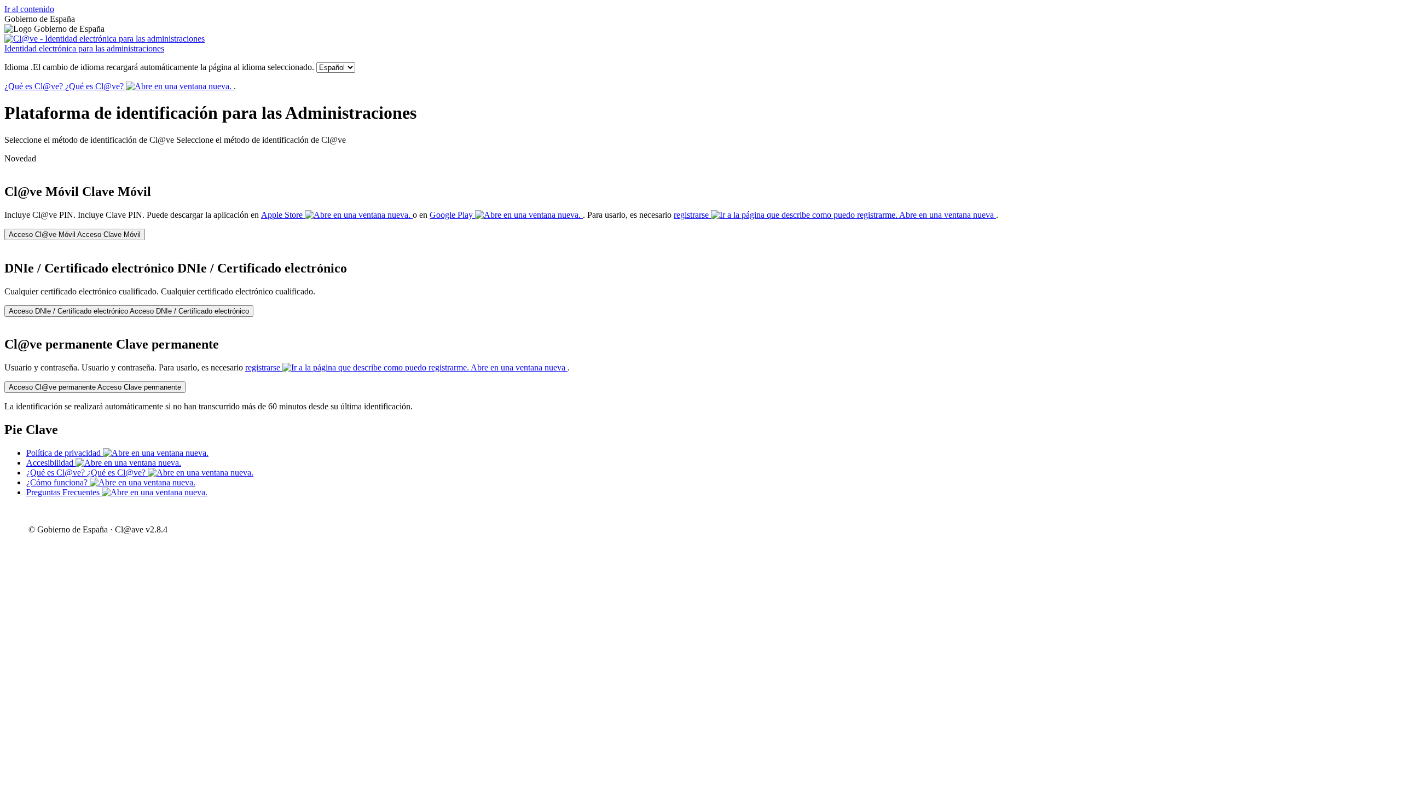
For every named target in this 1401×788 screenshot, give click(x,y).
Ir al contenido (29, 9)
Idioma (159, 67)
